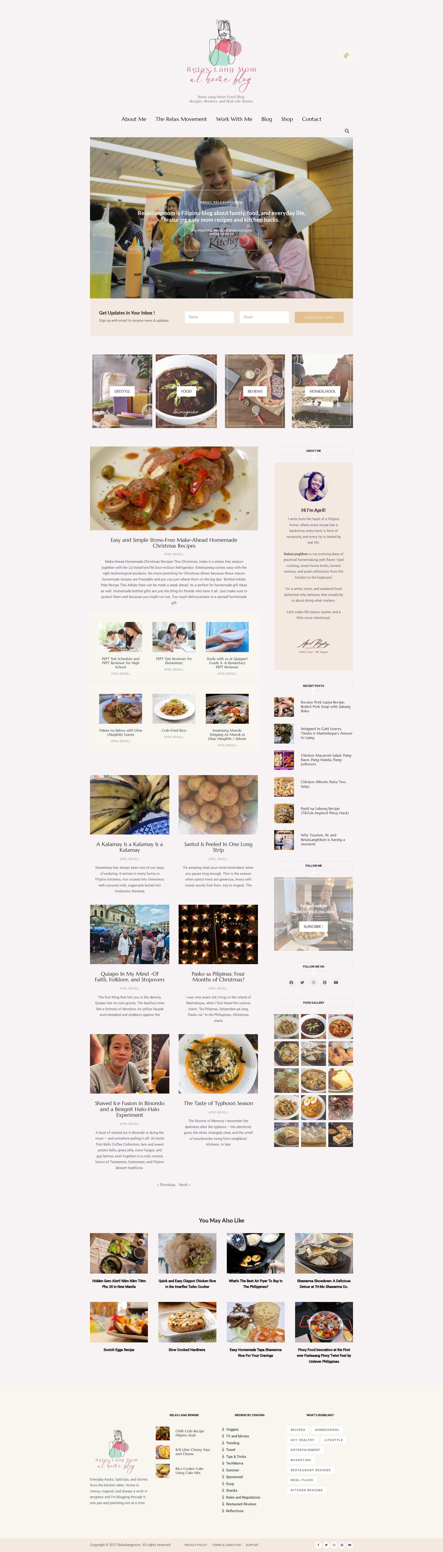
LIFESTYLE (122, 391)
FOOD (186, 391)
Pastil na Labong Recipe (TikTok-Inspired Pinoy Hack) (325, 810)
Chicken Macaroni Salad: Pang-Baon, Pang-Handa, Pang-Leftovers (327, 759)
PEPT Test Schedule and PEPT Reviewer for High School (120, 662)
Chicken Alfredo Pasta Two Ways (323, 783)
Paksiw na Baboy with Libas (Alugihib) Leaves (120, 732)
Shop (287, 119)
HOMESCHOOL (322, 391)
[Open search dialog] (347, 131)
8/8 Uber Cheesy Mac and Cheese (193, 1451)
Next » (185, 1184)
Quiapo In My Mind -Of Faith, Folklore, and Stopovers (130, 977)
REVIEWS (255, 391)
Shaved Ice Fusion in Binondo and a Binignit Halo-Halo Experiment (130, 1109)
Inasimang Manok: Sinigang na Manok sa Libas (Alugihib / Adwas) (227, 734)
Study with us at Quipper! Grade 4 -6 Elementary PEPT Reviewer (227, 662)
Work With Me (234, 119)
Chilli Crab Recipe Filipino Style (190, 1433)
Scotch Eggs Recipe (119, 1350)
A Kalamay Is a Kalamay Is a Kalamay (129, 847)
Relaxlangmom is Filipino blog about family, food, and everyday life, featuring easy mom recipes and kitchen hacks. (221, 216)
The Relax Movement (181, 119)
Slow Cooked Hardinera (187, 1350)
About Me (134, 119)
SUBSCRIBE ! (313, 926)
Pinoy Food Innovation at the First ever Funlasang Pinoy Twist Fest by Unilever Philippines (324, 1356)
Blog (266, 119)
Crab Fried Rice (174, 730)
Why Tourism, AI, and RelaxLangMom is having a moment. (323, 839)
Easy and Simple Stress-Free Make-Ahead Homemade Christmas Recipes (174, 543)
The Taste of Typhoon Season (218, 1103)
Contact (312, 119)
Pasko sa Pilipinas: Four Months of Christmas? (218, 977)
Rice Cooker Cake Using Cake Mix (190, 1470)
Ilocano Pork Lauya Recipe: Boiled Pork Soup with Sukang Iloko (325, 706)
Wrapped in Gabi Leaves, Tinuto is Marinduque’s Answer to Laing (327, 733)
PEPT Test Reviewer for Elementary (174, 660)
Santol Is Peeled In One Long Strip (218, 847)
